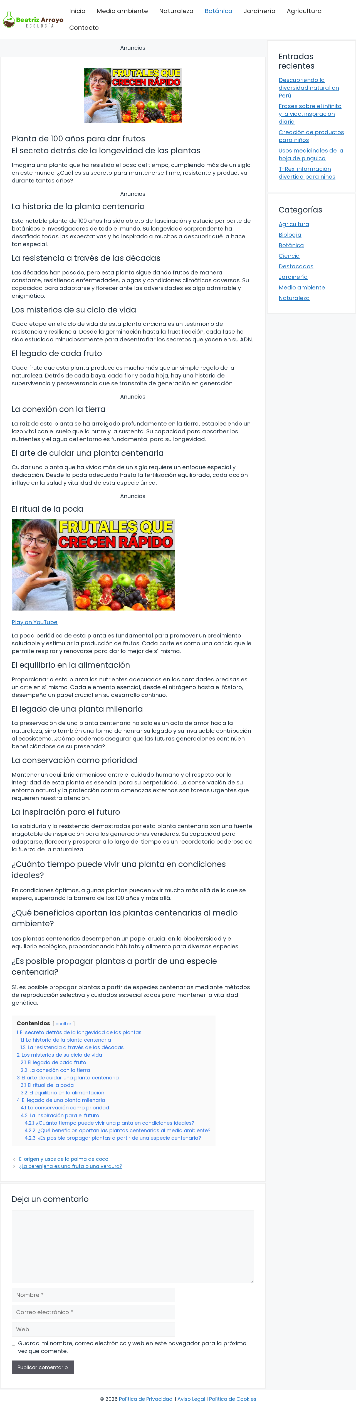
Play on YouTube (35, 622)
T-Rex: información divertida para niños (307, 173)
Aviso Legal (191, 1399)
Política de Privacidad (145, 1399)
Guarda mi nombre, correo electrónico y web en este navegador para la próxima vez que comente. (132, 1347)
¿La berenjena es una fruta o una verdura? (70, 1166)
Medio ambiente (122, 11)
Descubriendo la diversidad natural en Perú (309, 87)
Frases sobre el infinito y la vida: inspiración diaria (310, 114)
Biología (290, 235)
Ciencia (289, 256)
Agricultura (304, 11)
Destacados (296, 266)
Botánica (219, 11)
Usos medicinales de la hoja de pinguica (311, 154)
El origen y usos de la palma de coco (63, 1159)
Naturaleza (176, 11)
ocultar (63, 1024)
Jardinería (260, 11)
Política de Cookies (232, 1399)
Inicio (77, 11)
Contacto (84, 27)
